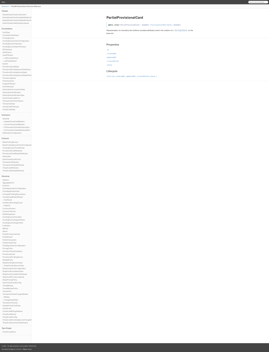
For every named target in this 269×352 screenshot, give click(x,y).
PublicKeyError (8, 81)
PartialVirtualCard (9, 242)
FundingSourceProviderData (13, 148)
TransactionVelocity (10, 302)
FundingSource (8, 38)
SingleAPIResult (9, 83)
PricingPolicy (8, 248)
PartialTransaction (9, 240)
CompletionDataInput (11, 35)
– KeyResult (7, 200)
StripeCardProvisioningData (13, 277)
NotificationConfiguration (12, 133)
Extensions (6, 115)
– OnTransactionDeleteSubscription (16, 127)
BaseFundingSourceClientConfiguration (18, 145)
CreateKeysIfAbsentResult (13, 197)
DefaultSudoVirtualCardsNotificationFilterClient (21, 20)
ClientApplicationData (11, 191)
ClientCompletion (9, 332)
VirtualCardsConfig (10, 317)
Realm (25, 349)
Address (6, 180)
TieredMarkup (8, 285)
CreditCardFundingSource (13, 202)
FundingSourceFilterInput (12, 43)
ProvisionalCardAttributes (12, 150)
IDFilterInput (7, 49)
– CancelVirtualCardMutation (14, 124)
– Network (6, 205)
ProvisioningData (9, 78)
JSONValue (7, 52)
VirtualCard (7, 308)
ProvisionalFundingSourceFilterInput (17, 69)
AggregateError (8, 182)
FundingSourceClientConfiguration (16, 41)
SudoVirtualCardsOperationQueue (16, 23)
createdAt (112, 54)
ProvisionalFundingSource (13, 257)
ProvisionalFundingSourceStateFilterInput (19, 75)
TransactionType (9, 103)
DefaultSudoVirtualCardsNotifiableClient (18, 17)
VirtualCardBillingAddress (12, 311)
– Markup (6, 297)
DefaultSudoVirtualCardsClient (14, 14)
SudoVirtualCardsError (11, 98)
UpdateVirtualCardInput (11, 305)
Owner (5, 231)
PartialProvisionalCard (11, 234)
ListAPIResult (8, 55)
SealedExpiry (8, 260)
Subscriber (7, 156)
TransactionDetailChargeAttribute (15, 294)
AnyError (6, 185)
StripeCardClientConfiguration (14, 268)
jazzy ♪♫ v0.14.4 (16, 349)
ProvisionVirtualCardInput (12, 251)
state (110, 65)
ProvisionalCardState (11, 66)
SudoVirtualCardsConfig (12, 282)
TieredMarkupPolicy (10, 288)
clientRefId (114, 61)
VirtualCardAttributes (10, 168)
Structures (5, 176)
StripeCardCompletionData (13, 271)
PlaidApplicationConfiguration (14, 245)
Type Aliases (6, 328)
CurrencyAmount (9, 208)
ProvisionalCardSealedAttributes (15, 153)
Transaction (7, 291)
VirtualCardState (9, 109)
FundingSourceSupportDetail (14, 220)
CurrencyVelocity (9, 211)
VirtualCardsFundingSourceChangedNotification (21, 320)
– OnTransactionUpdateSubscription (16, 130)
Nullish (5, 64)
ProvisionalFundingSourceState (15, 72)
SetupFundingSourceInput (13, 262)
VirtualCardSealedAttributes (13, 170)
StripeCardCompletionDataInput (15, 274)
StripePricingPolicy (10, 280)
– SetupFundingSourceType (13, 265)
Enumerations (7, 28)
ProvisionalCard (9, 254)
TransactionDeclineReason (13, 101)
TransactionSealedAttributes (13, 165)
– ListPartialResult (10, 61)
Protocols (5, 138)
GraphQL (6, 118)
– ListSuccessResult (10, 58)
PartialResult (8, 237)
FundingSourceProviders (12, 217)
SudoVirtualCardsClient (12, 159)
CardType (6, 32)
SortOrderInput (8, 86)
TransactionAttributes (11, 162)
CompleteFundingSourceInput (14, 194)
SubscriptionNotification (12, 92)
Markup (5, 228)
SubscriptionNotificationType (13, 95)
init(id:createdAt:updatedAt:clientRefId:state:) (133, 76)
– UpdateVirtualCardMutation (14, 121)
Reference (5, 6)
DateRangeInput (9, 214)
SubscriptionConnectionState (14, 89)
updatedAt (112, 57)
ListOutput (6, 225)
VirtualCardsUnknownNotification (15, 322)
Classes (5, 11)
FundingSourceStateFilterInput (14, 46)
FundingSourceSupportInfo (13, 222)
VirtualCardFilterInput (11, 106)
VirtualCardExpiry (9, 314)
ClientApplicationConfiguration (14, 188)
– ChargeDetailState (10, 300)
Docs (3, 2)
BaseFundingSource (10, 142)
